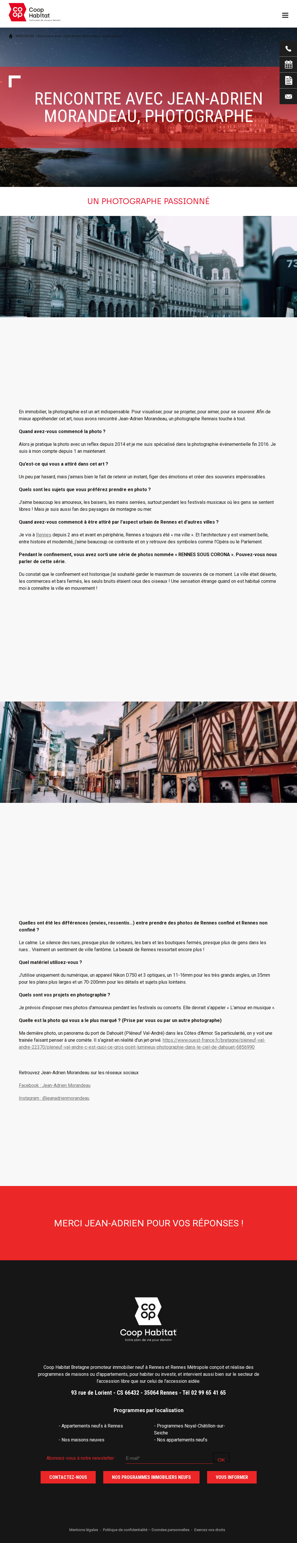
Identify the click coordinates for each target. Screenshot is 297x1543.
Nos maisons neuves (82, 1440)
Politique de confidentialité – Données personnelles (146, 1530)
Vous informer (232, 1477)
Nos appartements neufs (182, 1440)
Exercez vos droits (209, 1530)
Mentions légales (83, 1530)
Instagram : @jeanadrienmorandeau (54, 1098)
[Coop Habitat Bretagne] (34, 15)
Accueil (10, 36)
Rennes (43, 535)
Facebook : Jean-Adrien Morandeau (54, 1085)
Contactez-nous (68, 1477)
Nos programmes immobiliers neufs (151, 1477)
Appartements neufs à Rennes (92, 1426)
